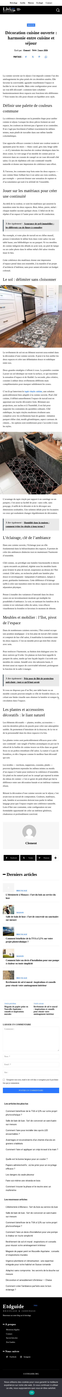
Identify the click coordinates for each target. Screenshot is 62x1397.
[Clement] (31, 832)
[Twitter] (32, 57)
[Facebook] (26, 57)
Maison (31, 25)
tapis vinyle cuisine (33, 391)
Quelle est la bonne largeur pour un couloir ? (27, 1159)
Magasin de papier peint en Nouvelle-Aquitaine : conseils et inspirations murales (16, 1010)
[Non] (58, 698)
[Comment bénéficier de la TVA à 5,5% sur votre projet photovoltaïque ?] (8, 931)
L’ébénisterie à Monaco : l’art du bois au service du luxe (32, 1207)
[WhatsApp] (46, 57)
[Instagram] (21, 1357)
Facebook (13, 1357)
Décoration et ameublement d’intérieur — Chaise (29, 1280)
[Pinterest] (39, 57)
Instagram (27, 1357)
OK (31, 1392)
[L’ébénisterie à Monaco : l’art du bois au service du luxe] (8, 887)
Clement (26, 50)
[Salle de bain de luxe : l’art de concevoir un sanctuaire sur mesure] (8, 909)
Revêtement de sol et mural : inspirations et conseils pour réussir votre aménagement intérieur (45, 1010)
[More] (55, 858)
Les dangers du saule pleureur (20, 1174)
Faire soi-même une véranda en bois (23, 1180)
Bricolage (21, 891)
